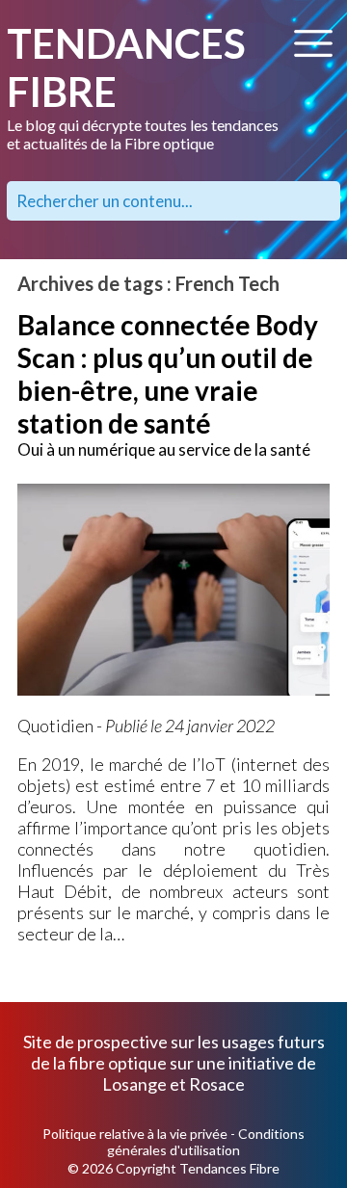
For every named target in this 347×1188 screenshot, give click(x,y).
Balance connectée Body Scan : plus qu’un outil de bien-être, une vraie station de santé (167, 373)
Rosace (217, 1084)
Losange (134, 1084)
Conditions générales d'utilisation (206, 1141)
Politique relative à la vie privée (134, 1133)
